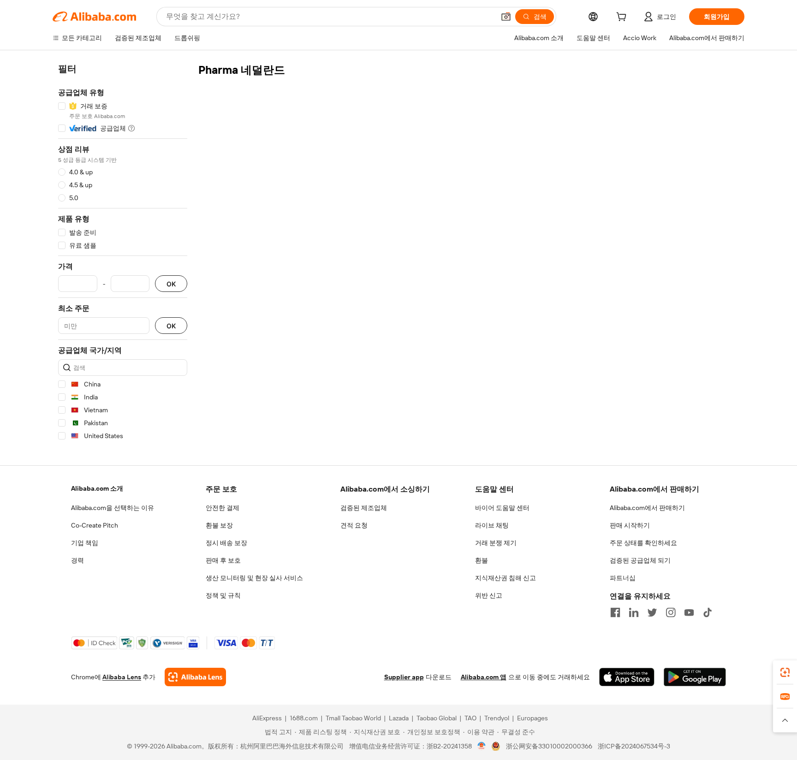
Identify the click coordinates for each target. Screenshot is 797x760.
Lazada (399, 718)
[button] (506, 16)
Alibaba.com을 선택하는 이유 (112, 507)
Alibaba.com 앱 (483, 677)
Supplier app (404, 677)
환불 (481, 560)
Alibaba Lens (121, 677)
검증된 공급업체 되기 (640, 560)
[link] (785, 672)
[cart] (623, 18)
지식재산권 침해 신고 (505, 578)
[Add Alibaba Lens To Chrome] (195, 677)
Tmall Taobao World (353, 718)
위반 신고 (488, 595)
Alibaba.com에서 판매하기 (647, 507)
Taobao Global (436, 718)
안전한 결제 (222, 507)
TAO (470, 718)
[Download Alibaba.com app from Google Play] (695, 677)
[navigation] (122, 254)
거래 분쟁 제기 (496, 542)
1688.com (304, 718)
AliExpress (267, 718)
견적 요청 (354, 525)
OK (171, 284)
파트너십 (623, 578)
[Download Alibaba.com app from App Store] (626, 677)
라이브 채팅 (492, 525)
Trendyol (496, 718)
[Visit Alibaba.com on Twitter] (652, 612)
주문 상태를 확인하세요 (643, 542)
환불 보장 (219, 525)
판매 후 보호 (223, 560)
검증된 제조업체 (363, 507)
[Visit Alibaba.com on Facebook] (615, 612)
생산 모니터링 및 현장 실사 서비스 (254, 578)
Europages (532, 718)
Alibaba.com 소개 (97, 488)
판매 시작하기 (630, 525)
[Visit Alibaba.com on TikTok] (707, 612)
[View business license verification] (481, 746)
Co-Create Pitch (94, 525)
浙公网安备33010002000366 (549, 746)
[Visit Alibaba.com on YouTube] (689, 612)
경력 (77, 560)
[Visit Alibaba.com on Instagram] (670, 612)
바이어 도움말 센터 (502, 507)
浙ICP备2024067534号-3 (634, 746)
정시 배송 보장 (226, 542)
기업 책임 (84, 542)
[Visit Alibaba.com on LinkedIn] (633, 612)
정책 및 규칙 (223, 595)
